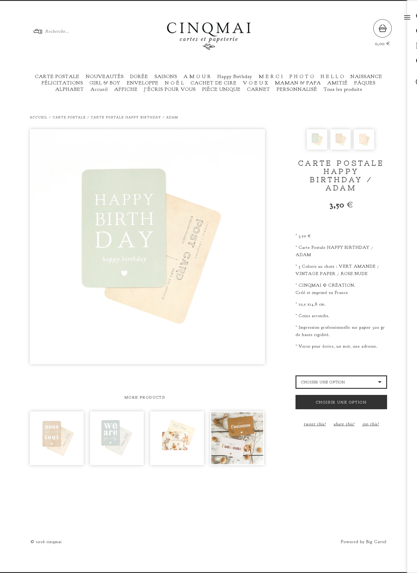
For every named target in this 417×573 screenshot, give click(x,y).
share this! (344, 424)
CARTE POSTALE (57, 76)
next (206, 246)
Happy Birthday (234, 76)
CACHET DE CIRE (213, 83)
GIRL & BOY (104, 83)
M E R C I (271, 76)
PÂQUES (364, 83)
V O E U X (255, 83)
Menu (407, 17)
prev (88, 246)
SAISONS (165, 76)
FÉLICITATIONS (62, 83)
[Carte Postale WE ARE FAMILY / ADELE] (117, 438)
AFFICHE (126, 89)
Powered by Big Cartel (363, 541)
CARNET (258, 89)
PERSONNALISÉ (297, 89)
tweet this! (315, 424)
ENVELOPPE (142, 83)
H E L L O (332, 76)
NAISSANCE (366, 76)
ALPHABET (69, 89)
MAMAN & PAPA (298, 83)
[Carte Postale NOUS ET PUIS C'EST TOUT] (57, 438)
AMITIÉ (337, 83)
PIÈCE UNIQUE (221, 89)
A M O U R (197, 76)
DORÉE (139, 76)
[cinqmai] (208, 47)
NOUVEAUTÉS (105, 76)
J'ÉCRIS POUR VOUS (170, 89)
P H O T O (301, 76)
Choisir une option (341, 402)
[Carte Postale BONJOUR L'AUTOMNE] (237, 438)
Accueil (99, 89)
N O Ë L (174, 83)
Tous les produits (343, 89)
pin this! (370, 424)
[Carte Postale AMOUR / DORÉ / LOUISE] (177, 438)
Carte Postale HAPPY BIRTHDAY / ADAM (134, 117)
